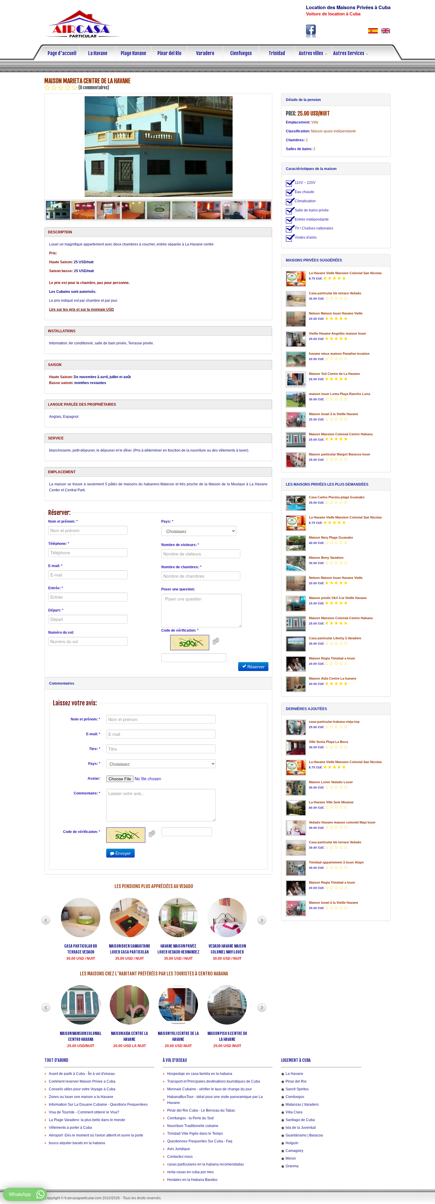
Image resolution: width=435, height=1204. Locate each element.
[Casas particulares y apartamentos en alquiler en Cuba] (373, 31)
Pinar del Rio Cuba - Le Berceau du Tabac (201, 1110)
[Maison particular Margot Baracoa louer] (296, 460)
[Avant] (45, 920)
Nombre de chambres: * (181, 567)
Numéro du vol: (61, 632)
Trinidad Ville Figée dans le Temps (195, 1133)
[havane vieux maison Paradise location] (296, 359)
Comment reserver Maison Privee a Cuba (82, 1081)
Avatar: (94, 778)
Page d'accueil (62, 53)
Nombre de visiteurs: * (180, 545)
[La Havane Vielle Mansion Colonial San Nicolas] (296, 279)
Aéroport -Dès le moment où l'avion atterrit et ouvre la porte (96, 1135)
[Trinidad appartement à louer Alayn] (296, 868)
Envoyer (122, 853)
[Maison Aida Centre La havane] (296, 684)
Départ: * (55, 610)
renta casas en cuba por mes (190, 1172)
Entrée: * (55, 588)
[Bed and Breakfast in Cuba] (385, 31)
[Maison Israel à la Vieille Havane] (296, 420)
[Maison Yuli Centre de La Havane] (296, 379)
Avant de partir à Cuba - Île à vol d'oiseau (82, 1074)
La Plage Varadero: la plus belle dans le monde (87, 1120)
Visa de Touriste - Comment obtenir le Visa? (84, 1112)
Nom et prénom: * (63, 521)
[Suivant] (261, 920)
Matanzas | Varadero (302, 1104)
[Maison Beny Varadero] (296, 563)
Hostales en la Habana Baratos (192, 1180)
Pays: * (167, 521)
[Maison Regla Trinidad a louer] (296, 664)
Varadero (205, 53)
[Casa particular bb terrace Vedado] (296, 299)
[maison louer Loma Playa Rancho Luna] (296, 399)
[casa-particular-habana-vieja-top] (296, 727)
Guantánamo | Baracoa (304, 1135)
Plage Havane (133, 53)
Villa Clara (294, 1112)
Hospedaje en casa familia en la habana (199, 1074)
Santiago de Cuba (300, 1120)
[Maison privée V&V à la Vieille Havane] (296, 603)
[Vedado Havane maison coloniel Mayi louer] (296, 828)
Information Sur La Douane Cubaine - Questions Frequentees (98, 1104)
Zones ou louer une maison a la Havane (81, 1097)
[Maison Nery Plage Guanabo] (296, 543)
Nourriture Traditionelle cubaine (192, 1126)
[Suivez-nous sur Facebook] (311, 31)
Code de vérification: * (180, 630)
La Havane (97, 53)
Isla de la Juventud (301, 1128)
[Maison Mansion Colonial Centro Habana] (296, 440)
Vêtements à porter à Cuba (70, 1128)
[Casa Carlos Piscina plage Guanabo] (296, 503)
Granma (292, 1166)
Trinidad (277, 53)
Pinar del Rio (169, 53)
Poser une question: (178, 589)
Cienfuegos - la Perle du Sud (190, 1118)
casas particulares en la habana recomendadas (205, 1164)
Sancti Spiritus (297, 1089)
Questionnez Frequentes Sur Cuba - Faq (199, 1141)
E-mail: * (55, 566)
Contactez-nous (180, 1157)
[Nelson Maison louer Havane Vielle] (296, 319)
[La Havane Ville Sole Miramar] (296, 808)
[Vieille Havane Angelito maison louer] (296, 339)
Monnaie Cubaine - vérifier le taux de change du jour (209, 1089)
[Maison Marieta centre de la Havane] (159, 146)
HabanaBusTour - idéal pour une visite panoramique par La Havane (215, 1100)
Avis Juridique (178, 1149)
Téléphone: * (58, 544)
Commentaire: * (87, 793)
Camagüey (294, 1151)
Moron (291, 1158)
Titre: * (94, 749)
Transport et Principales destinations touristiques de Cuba (213, 1081)
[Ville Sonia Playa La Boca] (296, 747)
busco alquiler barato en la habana (77, 1143)
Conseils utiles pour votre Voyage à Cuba (82, 1089)
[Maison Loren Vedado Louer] (296, 788)
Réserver (255, 667)
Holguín (292, 1143)
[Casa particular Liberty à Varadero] (296, 644)
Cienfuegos (241, 53)
